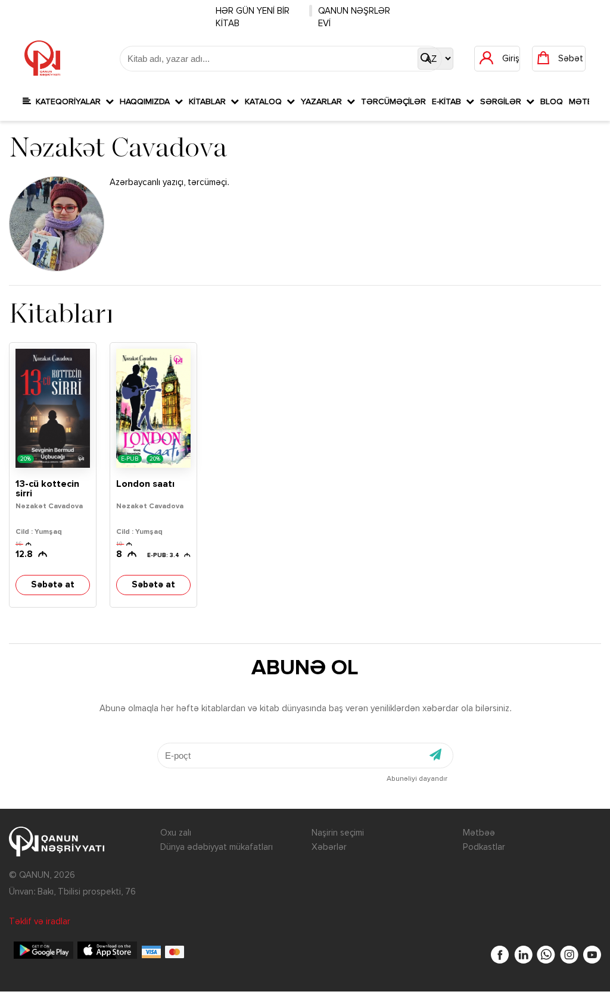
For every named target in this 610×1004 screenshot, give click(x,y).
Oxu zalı (175, 832)
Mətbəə (479, 832)
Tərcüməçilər (393, 102)
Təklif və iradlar (39, 921)
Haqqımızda (147, 102)
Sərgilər (503, 102)
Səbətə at (52, 584)
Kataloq (266, 102)
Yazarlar (324, 102)
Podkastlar (484, 847)
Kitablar (210, 102)
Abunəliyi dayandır (417, 779)
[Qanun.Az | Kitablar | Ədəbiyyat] (42, 58)
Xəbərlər (329, 847)
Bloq (551, 102)
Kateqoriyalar (68, 102)
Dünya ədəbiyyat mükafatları (216, 847)
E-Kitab (449, 102)
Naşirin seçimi (338, 832)
